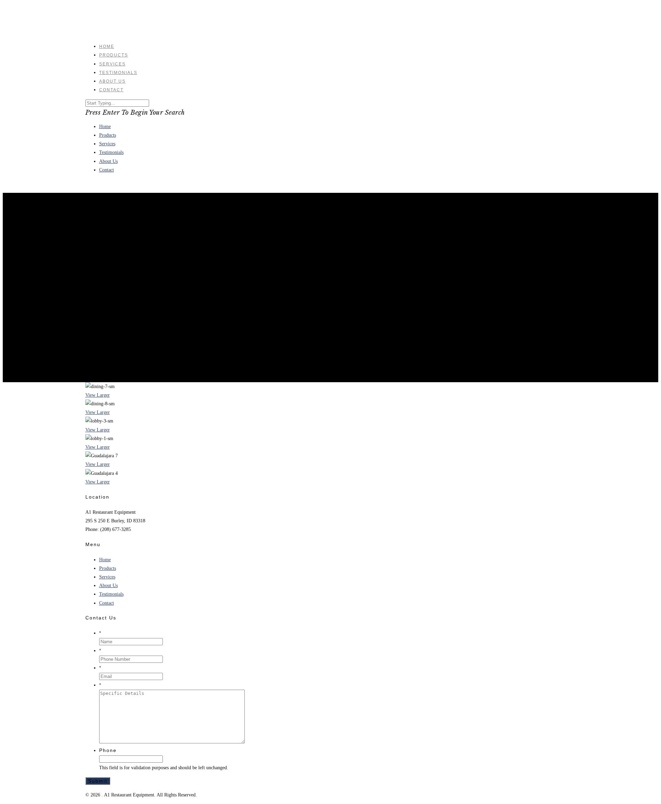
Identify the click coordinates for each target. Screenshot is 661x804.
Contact (111, 89)
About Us (108, 161)
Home (105, 126)
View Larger (97, 395)
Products (107, 135)
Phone (108, 750)
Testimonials (111, 152)
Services (107, 143)
